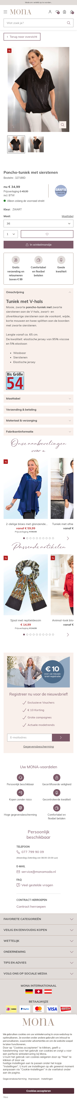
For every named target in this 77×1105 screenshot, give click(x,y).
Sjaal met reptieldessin (25, 620)
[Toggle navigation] (5, 12)
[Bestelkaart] (64, 12)
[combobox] (38, 23)
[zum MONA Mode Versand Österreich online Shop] (48, 991)
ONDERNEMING (15, 951)
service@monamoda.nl (38, 872)
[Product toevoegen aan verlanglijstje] (47, 234)
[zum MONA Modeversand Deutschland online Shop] (29, 991)
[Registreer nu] (61, 737)
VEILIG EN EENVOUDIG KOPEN (25, 930)
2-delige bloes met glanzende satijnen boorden (26, 524)
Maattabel (67, 216)
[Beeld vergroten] (62, 124)
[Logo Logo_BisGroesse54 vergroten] (15, 381)
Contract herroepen (31, 906)
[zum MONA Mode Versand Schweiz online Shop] (38, 991)
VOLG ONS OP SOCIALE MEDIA (25, 973)
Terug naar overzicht (23, 36)
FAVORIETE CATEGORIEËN (22, 919)
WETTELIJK (11, 941)
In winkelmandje (41, 244)
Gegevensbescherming (38, 746)
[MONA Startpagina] (21, 11)
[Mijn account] (50, 12)
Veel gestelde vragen (37, 885)
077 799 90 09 (32, 852)
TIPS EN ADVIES (15, 962)
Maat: (7, 216)
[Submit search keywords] (68, 23)
